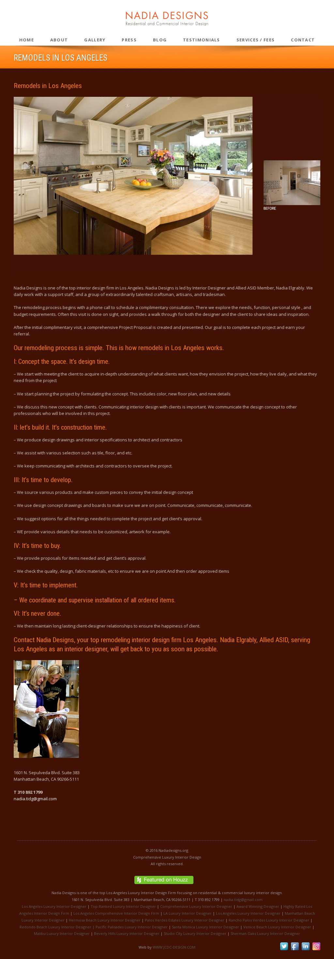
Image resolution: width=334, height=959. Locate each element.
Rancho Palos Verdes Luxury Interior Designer (269, 920)
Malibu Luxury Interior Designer (62, 933)
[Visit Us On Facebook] (294, 950)
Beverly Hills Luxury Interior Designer (126, 933)
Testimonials (201, 40)
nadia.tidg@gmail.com (35, 799)
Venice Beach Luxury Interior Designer (277, 926)
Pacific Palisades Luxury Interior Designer (132, 926)
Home (26, 40)
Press (129, 40)
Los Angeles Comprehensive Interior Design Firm (116, 913)
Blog (160, 40)
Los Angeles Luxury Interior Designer (54, 906)
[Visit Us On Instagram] (316, 950)
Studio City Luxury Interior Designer (195, 933)
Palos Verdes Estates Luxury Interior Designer (184, 920)
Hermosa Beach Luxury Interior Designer (105, 920)
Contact (303, 40)
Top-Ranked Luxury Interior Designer (123, 906)
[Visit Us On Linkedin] (305, 950)
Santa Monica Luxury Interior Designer (205, 926)
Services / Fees (255, 40)
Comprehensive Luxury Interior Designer (196, 906)
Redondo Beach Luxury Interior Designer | (58, 926)
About (59, 40)
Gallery (94, 40)
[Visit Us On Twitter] (284, 950)
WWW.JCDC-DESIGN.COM (174, 947)
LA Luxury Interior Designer (187, 913)
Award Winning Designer (257, 906)
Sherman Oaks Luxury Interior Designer (265, 933)
